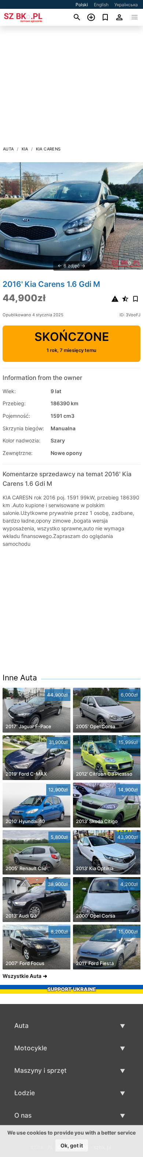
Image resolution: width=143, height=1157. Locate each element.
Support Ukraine (71, 989)
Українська (126, 4)
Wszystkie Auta (22, 976)
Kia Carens (48, 149)
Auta (8, 149)
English (101, 4)
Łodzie (24, 1093)
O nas (23, 1115)
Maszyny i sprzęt (40, 1070)
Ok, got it (71, 1145)
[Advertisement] (71, 88)
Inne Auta (20, 677)
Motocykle (30, 1048)
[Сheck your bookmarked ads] (105, 17)
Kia (25, 149)
